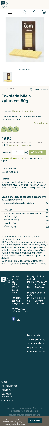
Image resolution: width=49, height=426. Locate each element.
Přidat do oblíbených (42, 89)
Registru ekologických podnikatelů (26, 409)
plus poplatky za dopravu (19, 145)
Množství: (7, 152)
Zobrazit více (41, 123)
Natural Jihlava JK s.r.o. (24, 111)
